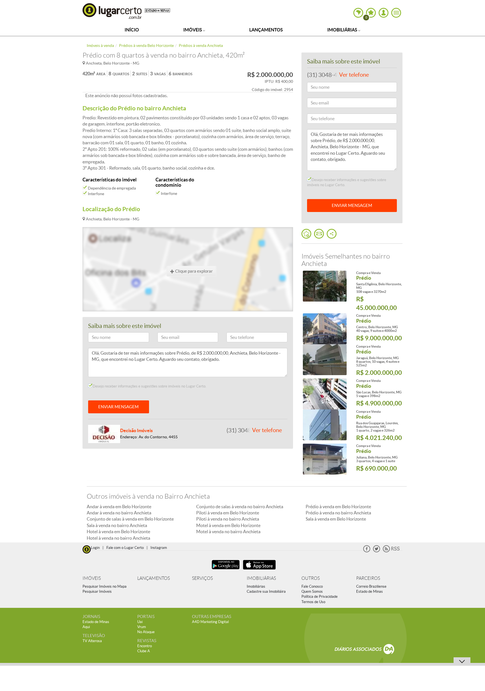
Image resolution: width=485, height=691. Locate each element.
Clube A (143, 651)
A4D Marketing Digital (210, 622)
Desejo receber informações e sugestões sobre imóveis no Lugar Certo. (149, 386)
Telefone (236, 338)
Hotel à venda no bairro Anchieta (118, 538)
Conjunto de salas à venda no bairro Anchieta (239, 506)
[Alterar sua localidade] (358, 13)
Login (95, 548)
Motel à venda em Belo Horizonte (228, 525)
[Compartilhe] (332, 234)
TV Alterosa (92, 641)
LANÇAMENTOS (153, 578)
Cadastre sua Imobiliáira (266, 591)
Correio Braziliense (371, 586)
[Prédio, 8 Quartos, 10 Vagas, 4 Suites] (324, 359)
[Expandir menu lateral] (396, 13)
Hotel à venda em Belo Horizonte (118, 531)
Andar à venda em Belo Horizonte (119, 506)
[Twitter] (376, 551)
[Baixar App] (225, 570)
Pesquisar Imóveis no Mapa (105, 586)
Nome (95, 338)
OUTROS (310, 578)
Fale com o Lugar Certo (125, 548)
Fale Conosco (312, 586)
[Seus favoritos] (306, 234)
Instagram (158, 548)
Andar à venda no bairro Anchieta (119, 512)
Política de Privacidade (319, 596)
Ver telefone (267, 430)
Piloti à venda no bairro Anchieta (227, 518)
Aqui (86, 627)
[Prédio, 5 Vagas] (324, 393)
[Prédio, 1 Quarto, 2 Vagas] (324, 424)
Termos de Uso (313, 602)
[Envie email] (319, 234)
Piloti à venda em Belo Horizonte (227, 512)
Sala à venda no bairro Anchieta (117, 525)
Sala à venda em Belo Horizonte (336, 518)
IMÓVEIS (92, 578)
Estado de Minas (369, 591)
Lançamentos (266, 29)
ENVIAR (352, 205)
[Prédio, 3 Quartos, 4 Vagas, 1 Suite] (324, 459)
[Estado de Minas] (157, 10)
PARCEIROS (368, 578)
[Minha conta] (383, 13)
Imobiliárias (342, 29)
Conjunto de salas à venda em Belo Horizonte (130, 518)
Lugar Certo (112, 11)
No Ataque (146, 632)
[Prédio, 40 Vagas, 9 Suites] (324, 328)
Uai (140, 622)
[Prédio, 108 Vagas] (324, 286)
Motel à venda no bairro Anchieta (228, 531)
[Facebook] (366, 551)
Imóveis (193, 29)
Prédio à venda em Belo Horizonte (338, 506)
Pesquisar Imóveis (97, 591)
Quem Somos (312, 591)
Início (132, 29)
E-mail (165, 338)
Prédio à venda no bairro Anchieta (338, 512)
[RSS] (391, 551)
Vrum (141, 627)
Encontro (144, 646)
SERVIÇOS (202, 578)
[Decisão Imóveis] (104, 433)
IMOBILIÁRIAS (261, 578)
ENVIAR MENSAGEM (118, 406)
